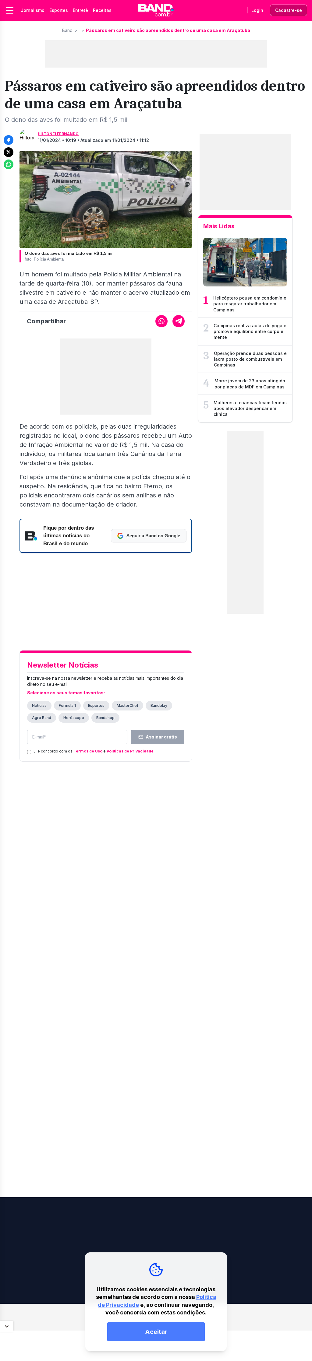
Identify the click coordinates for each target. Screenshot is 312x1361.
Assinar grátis (161, 736)
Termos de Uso (87, 751)
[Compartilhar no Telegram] (178, 321)
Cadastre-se (288, 10)
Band (67, 30)
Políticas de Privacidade (130, 751)
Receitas (102, 10)
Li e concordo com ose (94, 751)
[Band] (156, 10)
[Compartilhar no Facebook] (8, 140)
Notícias (39, 705)
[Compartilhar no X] (8, 152)
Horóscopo (73, 717)
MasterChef (127, 705)
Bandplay (159, 705)
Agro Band (41, 717)
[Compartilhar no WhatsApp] (8, 164)
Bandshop (105, 717)
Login (257, 10)
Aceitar (156, 1331)
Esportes (58, 10)
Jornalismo (32, 10)
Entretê (80, 10)
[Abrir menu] (10, 10)
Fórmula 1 (67, 705)
